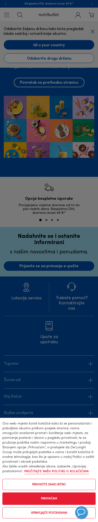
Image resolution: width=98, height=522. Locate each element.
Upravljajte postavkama (49, 513)
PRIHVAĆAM (49, 498)
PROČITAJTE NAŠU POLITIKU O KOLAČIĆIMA (56, 471)
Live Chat (81, 512)
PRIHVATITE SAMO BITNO (49, 484)
